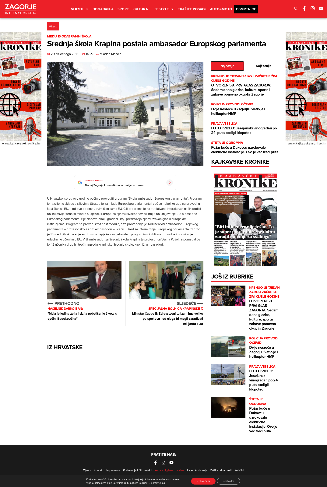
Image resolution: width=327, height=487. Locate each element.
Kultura (140, 9)
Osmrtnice (246, 9)
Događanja (103, 9)
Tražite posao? (192, 9)
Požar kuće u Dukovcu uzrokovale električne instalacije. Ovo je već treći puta (244, 147)
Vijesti (77, 9)
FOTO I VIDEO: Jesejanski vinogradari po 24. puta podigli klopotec (244, 128)
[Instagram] (312, 8)
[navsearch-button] (296, 9)
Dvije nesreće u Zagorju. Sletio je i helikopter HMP (238, 109)
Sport (123, 9)
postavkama (158, 483)
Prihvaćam (203, 481)
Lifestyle (160, 9)
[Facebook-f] (304, 8)
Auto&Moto (221, 9)
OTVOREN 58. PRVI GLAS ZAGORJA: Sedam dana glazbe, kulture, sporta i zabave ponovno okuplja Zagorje (244, 85)
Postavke (228, 481)
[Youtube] (321, 8)
